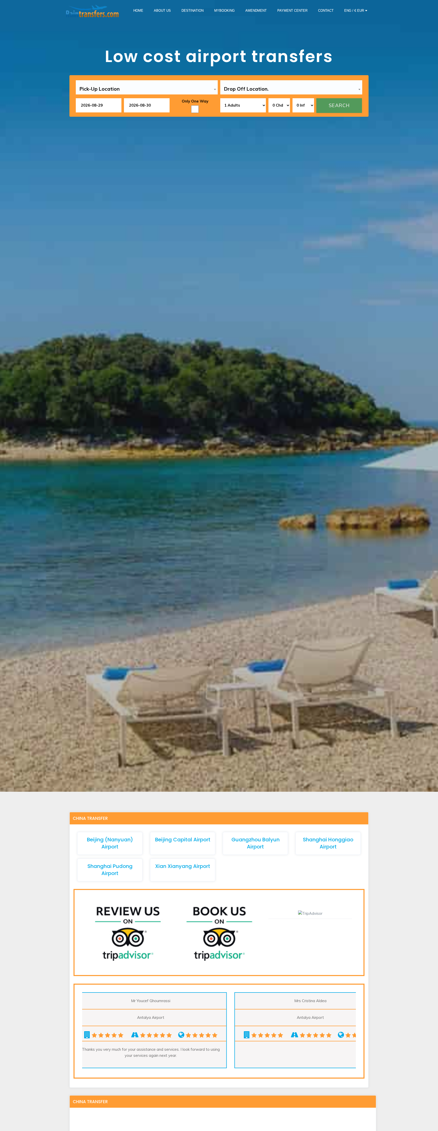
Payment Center (292, 10)
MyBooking (224, 10)
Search (339, 105)
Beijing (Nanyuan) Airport (110, 843)
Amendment (256, 10)
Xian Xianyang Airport (182, 866)
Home (138, 10)
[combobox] (147, 89)
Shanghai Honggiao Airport (328, 843)
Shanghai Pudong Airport (110, 870)
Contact (326, 10)
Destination (192, 10)
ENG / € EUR (354, 10)
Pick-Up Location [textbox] (100, 89)
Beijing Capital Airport (182, 839)
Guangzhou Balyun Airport (255, 843)
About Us (162, 10)
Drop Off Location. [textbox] (246, 89)
